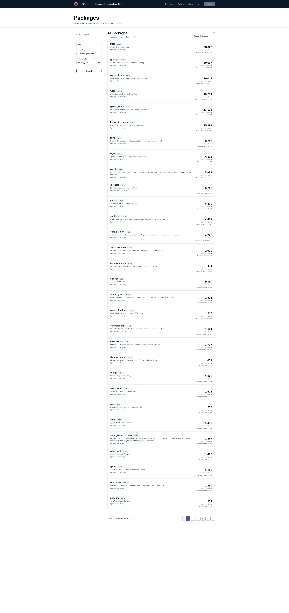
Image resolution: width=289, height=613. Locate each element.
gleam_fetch (117, 106)
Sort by (212, 32)
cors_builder (117, 231)
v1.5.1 (136, 435)
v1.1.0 (125, 451)
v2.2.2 (120, 91)
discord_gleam (118, 357)
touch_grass (117, 294)
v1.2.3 (130, 248)
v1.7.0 (121, 169)
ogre (112, 153)
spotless (114, 216)
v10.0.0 (125, 482)
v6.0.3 (119, 44)
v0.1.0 (123, 185)
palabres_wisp (118, 263)
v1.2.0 (119, 154)
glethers (114, 184)
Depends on (81, 50)
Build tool (80, 41)
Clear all (89, 71)
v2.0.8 (128, 232)
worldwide (116, 388)
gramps (114, 59)
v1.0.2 (130, 263)
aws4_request (118, 247)
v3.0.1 (125, 388)
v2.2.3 (119, 404)
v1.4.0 (128, 107)
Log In (209, 4)
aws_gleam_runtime (121, 435)
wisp (112, 90)
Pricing (181, 4)
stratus (114, 278)
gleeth (113, 169)
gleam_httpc (117, 75)
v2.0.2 (129, 326)
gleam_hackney (119, 310)
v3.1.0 (121, 201)
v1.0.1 (126, 341)
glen (112, 404)
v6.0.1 (123, 60)
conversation (117, 325)
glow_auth (115, 451)
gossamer (115, 482)
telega (113, 372)
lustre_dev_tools (119, 122)
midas (113, 200)
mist (112, 43)
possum (114, 498)
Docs (190, 4)
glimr (113, 466)
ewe (112, 419)
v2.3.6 (132, 122)
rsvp (112, 137)
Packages (169, 4)
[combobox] (117, 4)
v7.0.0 (124, 216)
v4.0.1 (119, 420)
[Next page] (212, 518)
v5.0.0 (128, 75)
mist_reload (116, 341)
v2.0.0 (119, 138)
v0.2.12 (128, 295)
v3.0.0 (122, 279)
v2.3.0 (121, 373)
